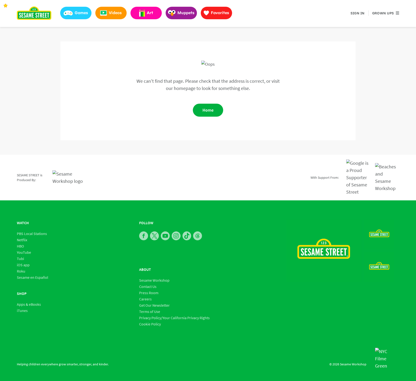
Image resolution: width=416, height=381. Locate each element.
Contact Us (147, 286)
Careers (145, 299)
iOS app (23, 264)
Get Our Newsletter (154, 305)
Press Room (148, 292)
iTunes (22, 310)
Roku (21, 271)
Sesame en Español (32, 277)
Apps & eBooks (29, 304)
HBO (20, 246)
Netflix (22, 239)
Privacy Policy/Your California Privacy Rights (174, 317)
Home (208, 110)
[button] (75, 13)
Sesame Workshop (154, 280)
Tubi (20, 258)
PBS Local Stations (32, 233)
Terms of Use (149, 311)
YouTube (24, 252)
